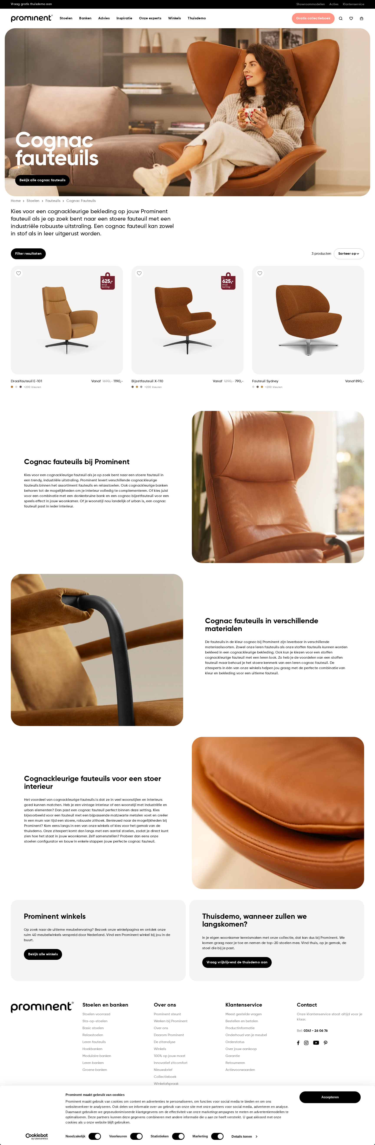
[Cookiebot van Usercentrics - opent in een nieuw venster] (37, 1136)
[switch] (136, 1136)
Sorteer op (347, 254)
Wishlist (351, 18)
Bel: (312, 1031)
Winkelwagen (361, 18)
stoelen (33, 201)
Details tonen (242, 1136)
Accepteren (330, 1097)
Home (16, 201)
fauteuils (53, 201)
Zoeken (340, 18)
